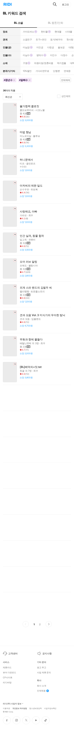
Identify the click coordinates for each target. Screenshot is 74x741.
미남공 (26, 47)
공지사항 (47, 653)
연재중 (67, 71)
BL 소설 (18, 22)
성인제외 (65, 96)
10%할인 (27, 71)
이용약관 (6, 708)
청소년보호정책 (35, 708)
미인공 (39, 47)
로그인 (65, 4)
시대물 (68, 31)
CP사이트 (7, 677)
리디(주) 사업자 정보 (12, 704)
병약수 (39, 55)
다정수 (64, 55)
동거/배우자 (56, 39)
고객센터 (12, 653)
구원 (25, 63)
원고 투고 (41, 667)
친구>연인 (41, 39)
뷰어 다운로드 (9, 672)
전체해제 (65, 80)
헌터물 (44, 31)
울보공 (61, 47)
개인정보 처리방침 (19, 708)
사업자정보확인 (50, 708)
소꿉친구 (27, 39)
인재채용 (41, 691)
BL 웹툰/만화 (55, 22)
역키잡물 (61, 63)
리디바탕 (7, 682)
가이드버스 (28, 31)
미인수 (53, 55)
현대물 (58, 31)
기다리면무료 (42, 71)
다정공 (50, 47)
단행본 (56, 71)
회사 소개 (41, 686)
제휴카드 (7, 667)
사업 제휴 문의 (44, 672)
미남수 (26, 55)
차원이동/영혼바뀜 (43, 63)
